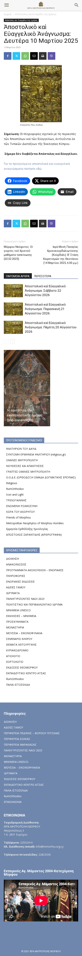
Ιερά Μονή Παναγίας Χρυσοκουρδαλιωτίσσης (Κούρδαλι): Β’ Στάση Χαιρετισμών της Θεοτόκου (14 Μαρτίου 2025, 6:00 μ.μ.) (60, 255)
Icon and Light (15, 494)
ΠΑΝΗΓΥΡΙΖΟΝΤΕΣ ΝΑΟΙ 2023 (25, 599)
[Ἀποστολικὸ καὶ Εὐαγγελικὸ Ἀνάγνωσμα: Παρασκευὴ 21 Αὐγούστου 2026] (13, 309)
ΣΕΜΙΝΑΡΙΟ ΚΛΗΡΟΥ (19, 639)
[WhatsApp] (25, 56)
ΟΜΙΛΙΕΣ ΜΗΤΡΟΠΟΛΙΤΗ (22, 460)
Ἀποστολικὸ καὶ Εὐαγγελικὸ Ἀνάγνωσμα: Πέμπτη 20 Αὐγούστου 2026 (50, 327)
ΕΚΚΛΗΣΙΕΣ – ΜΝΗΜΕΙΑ (21, 616)
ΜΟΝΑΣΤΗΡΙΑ (15, 627)
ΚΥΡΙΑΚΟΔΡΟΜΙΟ (17, 650)
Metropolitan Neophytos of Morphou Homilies (35, 523)
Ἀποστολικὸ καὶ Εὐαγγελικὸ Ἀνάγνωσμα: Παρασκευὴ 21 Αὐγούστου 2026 (45, 309)
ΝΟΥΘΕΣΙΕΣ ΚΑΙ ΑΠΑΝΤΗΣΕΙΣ (25, 466)
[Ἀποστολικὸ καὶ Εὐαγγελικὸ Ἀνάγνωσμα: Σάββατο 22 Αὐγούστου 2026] (13, 290)
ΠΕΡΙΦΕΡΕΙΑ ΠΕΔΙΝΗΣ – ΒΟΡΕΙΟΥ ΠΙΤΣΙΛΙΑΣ (32, 733)
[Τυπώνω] (43, 56)
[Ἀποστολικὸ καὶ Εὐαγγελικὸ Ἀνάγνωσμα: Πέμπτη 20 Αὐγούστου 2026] (13, 327)
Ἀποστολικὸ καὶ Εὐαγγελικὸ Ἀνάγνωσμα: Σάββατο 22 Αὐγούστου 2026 (45, 290)
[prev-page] (6, 341)
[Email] (34, 56)
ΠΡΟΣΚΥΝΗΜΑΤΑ (17, 621)
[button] (6, 5)
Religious (11, 483)
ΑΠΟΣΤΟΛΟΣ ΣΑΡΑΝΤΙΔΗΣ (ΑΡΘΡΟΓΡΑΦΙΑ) (34, 534)
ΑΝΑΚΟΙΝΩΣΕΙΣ (16, 564)
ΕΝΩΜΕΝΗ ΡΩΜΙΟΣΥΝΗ (21, 506)
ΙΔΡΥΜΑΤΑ (13, 593)
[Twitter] (16, 56)
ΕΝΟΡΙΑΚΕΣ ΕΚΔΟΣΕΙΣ (20, 581)
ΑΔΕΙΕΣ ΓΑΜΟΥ (15, 587)
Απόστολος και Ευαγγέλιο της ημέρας (35, 14)
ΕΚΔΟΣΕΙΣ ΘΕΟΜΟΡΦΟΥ (22, 667)
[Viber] (51, 56)
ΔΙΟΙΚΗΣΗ (12, 558)
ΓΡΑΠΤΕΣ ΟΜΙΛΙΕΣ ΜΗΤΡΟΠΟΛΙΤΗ (28, 471)
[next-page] (12, 341)
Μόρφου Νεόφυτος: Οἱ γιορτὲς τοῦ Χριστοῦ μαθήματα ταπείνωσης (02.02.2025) (18, 253)
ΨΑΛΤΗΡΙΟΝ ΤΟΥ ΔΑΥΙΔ (21, 449)
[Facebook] (7, 56)
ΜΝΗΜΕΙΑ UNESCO (18, 610)
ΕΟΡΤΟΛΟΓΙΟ (14, 662)
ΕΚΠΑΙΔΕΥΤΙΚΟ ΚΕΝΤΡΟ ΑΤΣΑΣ (26, 673)
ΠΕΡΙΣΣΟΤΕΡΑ (42, 276)
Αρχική (7, 14)
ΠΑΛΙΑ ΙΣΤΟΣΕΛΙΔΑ (18, 684)
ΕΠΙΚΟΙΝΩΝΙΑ (13, 802)
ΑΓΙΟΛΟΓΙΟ (13, 656)
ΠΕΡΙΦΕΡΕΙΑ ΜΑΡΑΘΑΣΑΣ (20, 744)
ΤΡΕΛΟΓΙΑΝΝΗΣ (16, 500)
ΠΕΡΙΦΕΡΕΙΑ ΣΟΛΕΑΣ (17, 739)
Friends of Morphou (18, 517)
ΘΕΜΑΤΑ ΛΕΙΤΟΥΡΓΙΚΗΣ (21, 644)
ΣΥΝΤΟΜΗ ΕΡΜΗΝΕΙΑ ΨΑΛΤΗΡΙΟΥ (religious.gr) (36, 454)
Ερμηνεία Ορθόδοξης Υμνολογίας (27, 529)
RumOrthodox (15, 489)
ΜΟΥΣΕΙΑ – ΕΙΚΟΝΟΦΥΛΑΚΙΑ (24, 633)
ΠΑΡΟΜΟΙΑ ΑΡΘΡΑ (18, 276)
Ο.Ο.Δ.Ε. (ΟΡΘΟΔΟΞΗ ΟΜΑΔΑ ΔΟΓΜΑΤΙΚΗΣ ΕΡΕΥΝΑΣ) (41, 477)
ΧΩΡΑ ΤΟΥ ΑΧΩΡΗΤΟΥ (20, 512)
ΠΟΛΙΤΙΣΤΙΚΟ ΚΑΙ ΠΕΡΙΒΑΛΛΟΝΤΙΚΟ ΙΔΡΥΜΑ (34, 604)
